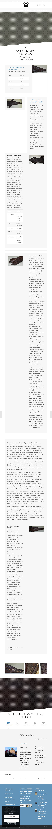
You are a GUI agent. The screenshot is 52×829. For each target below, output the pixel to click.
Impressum (7, 1)
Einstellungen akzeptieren (11, 816)
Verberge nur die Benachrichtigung (12, 820)
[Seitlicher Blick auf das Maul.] (23, 672)
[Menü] (39, 5)
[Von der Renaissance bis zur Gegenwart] (1, 414)
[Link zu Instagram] (44, 5)
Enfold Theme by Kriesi (28, 826)
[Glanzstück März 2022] (51, 414)
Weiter (44, 668)
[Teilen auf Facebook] (8, 779)
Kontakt (17, 1)
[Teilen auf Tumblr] (32, 779)
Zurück (8, 668)
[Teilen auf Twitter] (14, 779)
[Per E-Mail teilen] (44, 779)
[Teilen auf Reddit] (38, 779)
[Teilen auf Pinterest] (26, 779)
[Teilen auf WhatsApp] (20, 779)
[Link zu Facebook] (46, 5)
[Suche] (36, 5)
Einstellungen (11, 823)
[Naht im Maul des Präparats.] (37, 672)
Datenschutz (12, 1)
